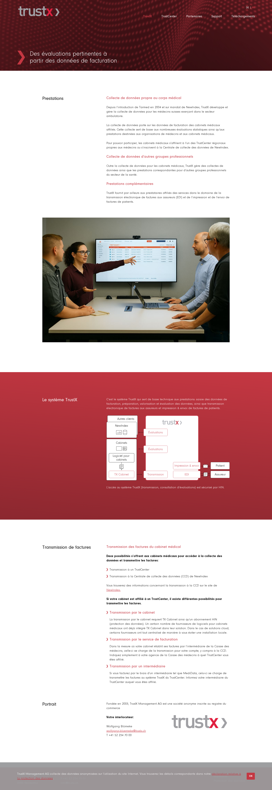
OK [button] (250, 776)
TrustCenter (169, 16)
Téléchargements (243, 16)
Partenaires (194, 16)
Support (216, 16)
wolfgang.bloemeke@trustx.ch (126, 730)
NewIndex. (113, 590)
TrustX (147, 16)
